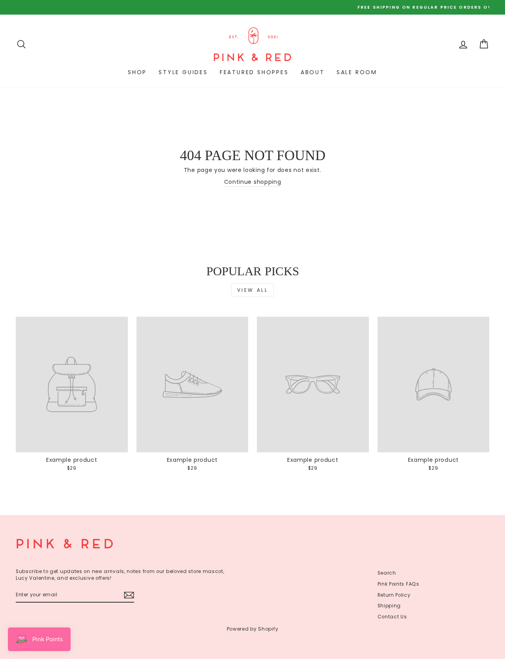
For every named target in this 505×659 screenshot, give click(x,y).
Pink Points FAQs (398, 584)
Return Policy (394, 595)
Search (387, 573)
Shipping (389, 606)
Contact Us (392, 617)
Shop (137, 72)
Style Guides (183, 72)
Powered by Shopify (253, 628)
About (313, 72)
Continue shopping (252, 182)
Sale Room (357, 72)
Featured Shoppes (254, 72)
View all (252, 290)
